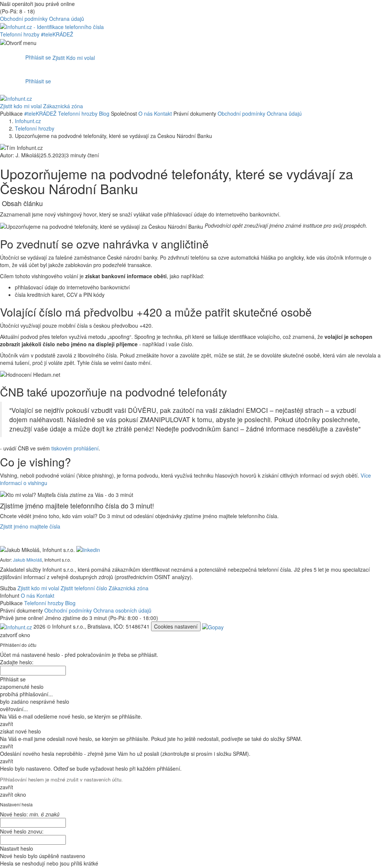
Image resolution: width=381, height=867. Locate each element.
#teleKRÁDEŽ (57, 34)
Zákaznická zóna (63, 106)
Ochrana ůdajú (284, 113)
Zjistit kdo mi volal (21, 106)
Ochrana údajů (66, 18)
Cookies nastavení (176, 626)
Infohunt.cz (28, 121)
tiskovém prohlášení (75, 448)
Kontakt (163, 113)
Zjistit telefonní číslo (84, 588)
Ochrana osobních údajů (122, 610)
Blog (104, 113)
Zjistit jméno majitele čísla (30, 526)
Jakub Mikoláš (27, 559)
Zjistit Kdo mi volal (73, 57)
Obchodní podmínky (24, 18)
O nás (145, 113)
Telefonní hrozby (20, 34)
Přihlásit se (38, 57)
